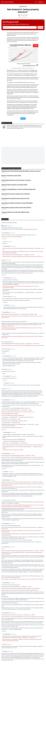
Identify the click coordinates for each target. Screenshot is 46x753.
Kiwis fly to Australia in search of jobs (11, 175)
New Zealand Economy (23, 6)
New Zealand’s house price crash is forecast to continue (16, 180)
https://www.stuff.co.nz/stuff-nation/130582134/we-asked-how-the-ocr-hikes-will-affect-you (20, 588)
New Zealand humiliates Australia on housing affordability (17, 203)
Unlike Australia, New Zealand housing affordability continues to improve (21, 171)
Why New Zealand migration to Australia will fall (14, 185)
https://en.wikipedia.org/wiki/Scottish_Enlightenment (12, 415)
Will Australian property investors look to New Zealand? (16, 207)
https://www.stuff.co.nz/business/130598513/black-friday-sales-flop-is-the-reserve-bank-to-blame (22, 457)
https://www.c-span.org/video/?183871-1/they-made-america (14, 420)
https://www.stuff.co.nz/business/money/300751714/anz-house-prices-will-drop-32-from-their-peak (22, 616)
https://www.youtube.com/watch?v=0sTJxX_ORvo (11, 427)
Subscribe (40, 27)
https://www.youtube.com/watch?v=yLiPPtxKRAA (12, 449)
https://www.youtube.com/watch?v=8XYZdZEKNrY (12, 236)
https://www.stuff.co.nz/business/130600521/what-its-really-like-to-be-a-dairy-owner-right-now (22, 256)
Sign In (36, 2)
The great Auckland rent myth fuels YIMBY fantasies (15, 212)
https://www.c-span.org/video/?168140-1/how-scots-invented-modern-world (17, 411)
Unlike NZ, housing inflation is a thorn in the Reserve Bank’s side (18, 189)
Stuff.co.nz (15, 70)
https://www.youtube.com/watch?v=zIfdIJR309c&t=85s (13, 439)
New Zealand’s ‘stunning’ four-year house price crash (15, 198)
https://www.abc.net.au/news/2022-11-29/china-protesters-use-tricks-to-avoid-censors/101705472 (22, 579)
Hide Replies (4, 238)
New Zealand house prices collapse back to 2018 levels (15, 194)
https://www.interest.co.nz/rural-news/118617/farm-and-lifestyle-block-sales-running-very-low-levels (22, 345)
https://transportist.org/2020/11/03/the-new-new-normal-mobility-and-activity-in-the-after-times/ (23, 444)
